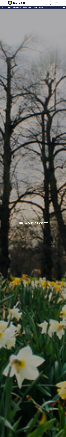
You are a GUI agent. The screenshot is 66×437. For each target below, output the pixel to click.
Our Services (8, 7)
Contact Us (35, 7)
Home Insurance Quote (17, 7)
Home (3, 7)
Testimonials (41, 7)
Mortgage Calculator (27, 7)
